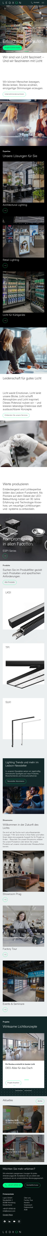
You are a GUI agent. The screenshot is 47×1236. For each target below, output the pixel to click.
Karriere (27, 1203)
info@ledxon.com (9, 1211)
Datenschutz (28, 1207)
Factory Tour (28, 1200)
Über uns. (27, 1198)
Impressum (28, 1205)
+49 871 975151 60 (9, 1209)
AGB (25, 1210)
